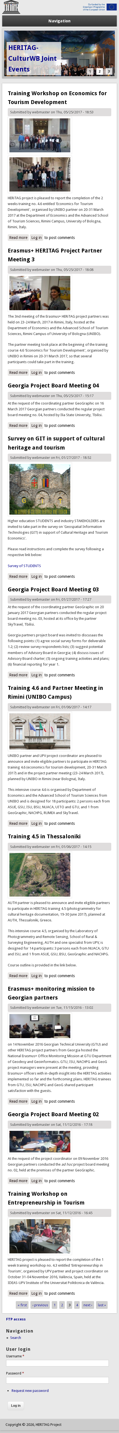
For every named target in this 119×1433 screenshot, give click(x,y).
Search (15, 1338)
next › (88, 1305)
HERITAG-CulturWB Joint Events (32, 58)
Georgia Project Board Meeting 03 (53, 589)
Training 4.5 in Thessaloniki (44, 836)
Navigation (59, 20)
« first (22, 1305)
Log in (36, 237)
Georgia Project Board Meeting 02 (53, 1114)
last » (102, 1305)
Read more (19, 238)
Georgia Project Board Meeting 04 (53, 385)
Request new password (30, 1391)
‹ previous (40, 1305)
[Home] (59, 12)
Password (15, 1373)
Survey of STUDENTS (24, 566)
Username (15, 1356)
